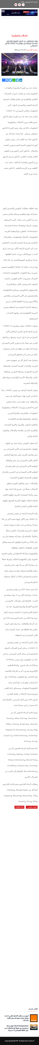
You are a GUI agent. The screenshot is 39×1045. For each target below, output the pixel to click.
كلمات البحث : (32, 807)
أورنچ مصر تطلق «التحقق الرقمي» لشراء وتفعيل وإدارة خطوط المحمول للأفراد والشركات (17, 1018)
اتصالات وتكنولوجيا (19, 35)
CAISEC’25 (19, 807)
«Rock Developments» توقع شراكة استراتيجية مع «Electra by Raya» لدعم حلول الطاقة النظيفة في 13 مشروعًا (17, 1028)
